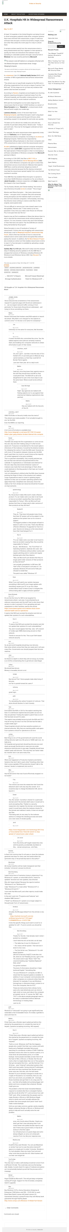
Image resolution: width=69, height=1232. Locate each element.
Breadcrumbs (52, 104)
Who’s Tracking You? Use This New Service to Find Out (56, 63)
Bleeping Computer (15, 267)
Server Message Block (30, 161)
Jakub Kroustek (27, 267)
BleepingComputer (10, 115)
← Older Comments (11, 1208)
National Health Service (17, 270)
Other (6, 265)
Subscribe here (53, 38)
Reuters (15, 93)
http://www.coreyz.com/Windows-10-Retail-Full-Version (23, 1201)
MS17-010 (31, 158)
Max (10, 1186)
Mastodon (40, 1229)
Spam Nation (52, 162)
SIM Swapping (52, 158)
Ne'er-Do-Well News (54, 136)
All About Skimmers (54, 96)
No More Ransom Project (35, 239)
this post (36, 255)
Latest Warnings (53, 132)
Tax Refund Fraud (54, 170)
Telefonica (29, 270)
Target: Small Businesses (56, 166)
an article (38, 137)
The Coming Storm (54, 173)
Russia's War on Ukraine (56, 151)
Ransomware (52, 147)
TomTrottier (12, 1159)
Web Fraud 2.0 (52, 181)
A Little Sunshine (53, 93)
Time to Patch (52, 177)
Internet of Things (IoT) (56, 128)
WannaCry (15, 272)
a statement (10, 75)
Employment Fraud (54, 119)
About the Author (18, 14)
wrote (23, 189)
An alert (6, 146)
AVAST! (7, 267)
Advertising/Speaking (36, 14)
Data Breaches (53, 108)
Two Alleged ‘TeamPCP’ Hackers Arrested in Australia (56, 55)
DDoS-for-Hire (52, 111)
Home (6, 14)
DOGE (50, 115)
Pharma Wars (52, 143)
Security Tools (53, 155)
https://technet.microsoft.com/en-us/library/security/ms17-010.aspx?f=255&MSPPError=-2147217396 (21, 918)
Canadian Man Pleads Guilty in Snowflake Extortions (55, 76)
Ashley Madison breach (55, 100)
